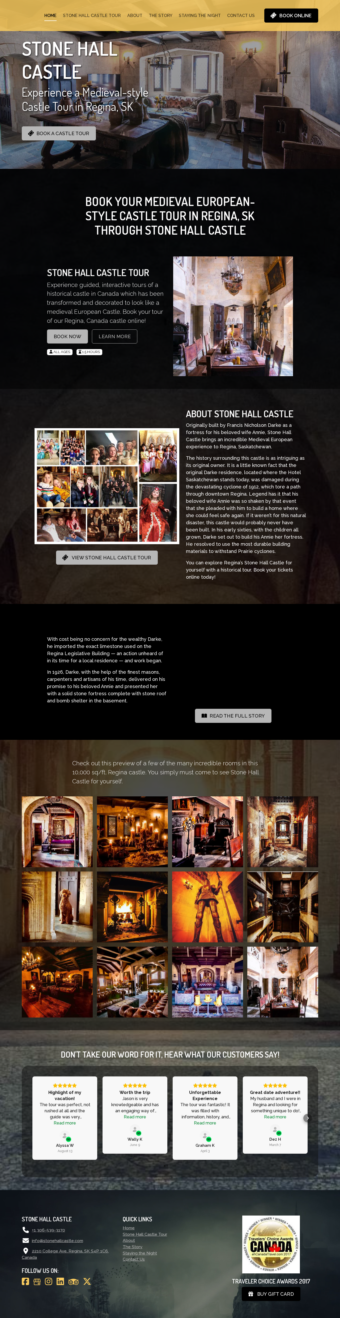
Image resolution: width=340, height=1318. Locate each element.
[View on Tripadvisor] (65, 1135)
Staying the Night (200, 15)
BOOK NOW (67, 336)
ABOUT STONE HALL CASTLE (240, 413)
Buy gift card (273, 1294)
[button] (32, 1118)
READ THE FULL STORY (236, 716)
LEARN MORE (115, 336)
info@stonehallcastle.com (57, 1240)
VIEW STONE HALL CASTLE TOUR (109, 557)
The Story (160, 15)
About (134, 15)
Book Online (294, 15)
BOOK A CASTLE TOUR (61, 133)
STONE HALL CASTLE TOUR (98, 272)
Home (50, 15)
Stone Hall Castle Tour (92, 15)
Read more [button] (65, 1123)
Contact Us (241, 15)
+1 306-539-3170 (48, 1230)
